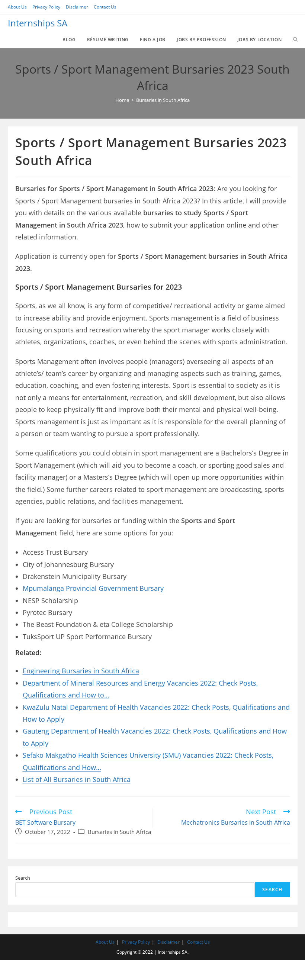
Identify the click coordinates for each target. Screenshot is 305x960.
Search (22, 877)
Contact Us (105, 7)
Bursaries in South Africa (119, 831)
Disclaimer (77, 7)
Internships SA (37, 23)
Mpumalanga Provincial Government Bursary (93, 588)
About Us (17, 7)
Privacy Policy (46, 7)
